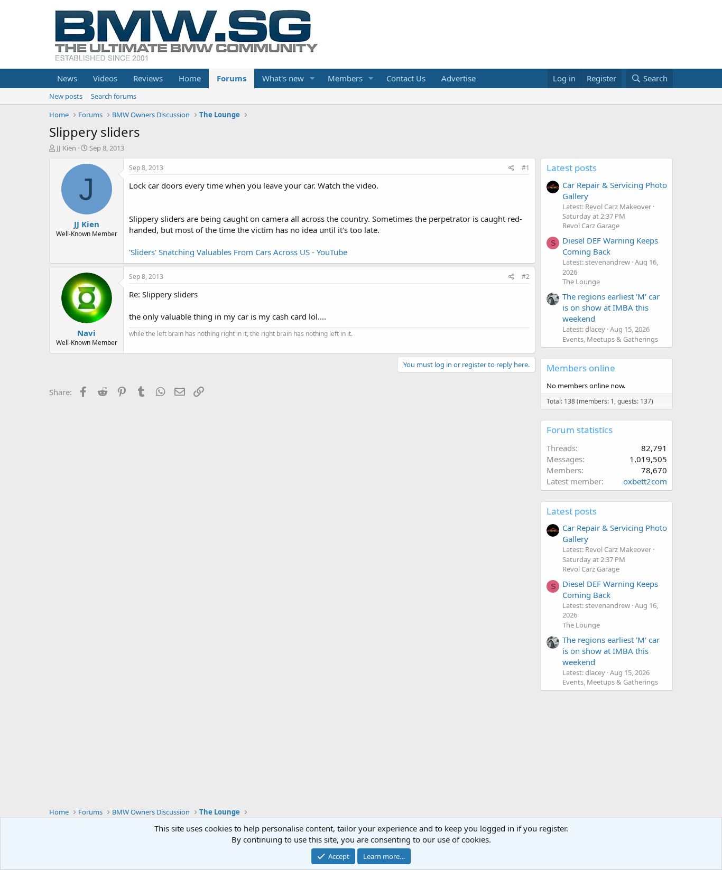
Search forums (113, 96)
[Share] (511, 168)
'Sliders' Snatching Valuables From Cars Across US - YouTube (238, 252)
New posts (65, 96)
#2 (526, 276)
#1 (526, 167)
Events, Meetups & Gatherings (610, 339)
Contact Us (405, 78)
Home (190, 78)
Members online (581, 368)
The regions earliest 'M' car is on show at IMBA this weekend (611, 307)
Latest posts (572, 168)
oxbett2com (645, 481)
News (67, 78)
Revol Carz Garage (590, 225)
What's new (283, 78)
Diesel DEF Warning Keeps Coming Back (610, 246)
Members (345, 78)
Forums (231, 78)
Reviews (148, 78)
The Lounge (581, 281)
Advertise (458, 78)
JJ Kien (66, 148)
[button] (312, 78)
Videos (105, 78)
